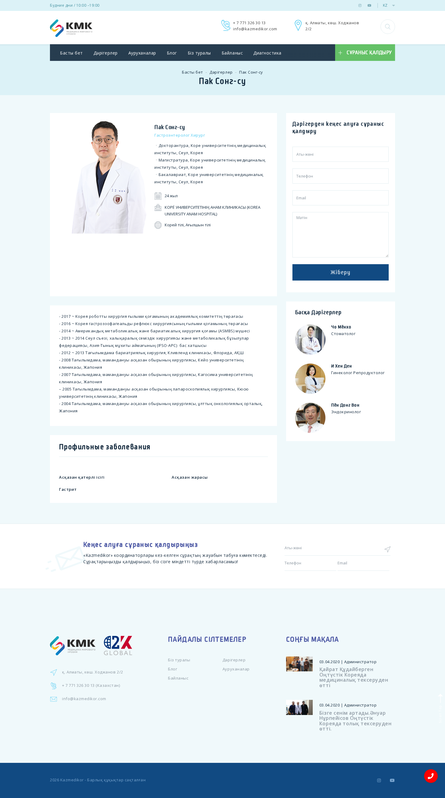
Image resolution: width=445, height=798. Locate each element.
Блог (172, 53)
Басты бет (71, 53)
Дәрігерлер (106, 53)
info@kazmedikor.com (255, 29)
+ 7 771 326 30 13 (249, 22)
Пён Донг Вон (345, 405)
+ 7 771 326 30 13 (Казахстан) (91, 685)
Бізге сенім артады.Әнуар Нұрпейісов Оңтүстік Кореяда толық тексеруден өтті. (355, 721)
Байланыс (232, 53)
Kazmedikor (72, 780)
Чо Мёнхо (341, 326)
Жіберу (341, 272)
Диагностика (267, 53)
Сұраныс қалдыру (369, 52)
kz (385, 5)
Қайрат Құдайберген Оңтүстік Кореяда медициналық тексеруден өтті (353, 677)
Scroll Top (439, 713)
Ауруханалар (142, 53)
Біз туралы (199, 53)
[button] (388, 26)
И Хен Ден (341, 366)
